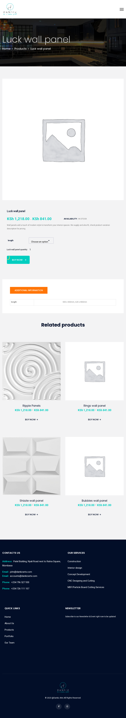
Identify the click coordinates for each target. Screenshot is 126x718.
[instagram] (67, 706)
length (10, 240)
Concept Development (79, 574)
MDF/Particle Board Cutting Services (86, 587)
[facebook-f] (59, 706)
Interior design (75, 567)
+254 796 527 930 (15, 582)
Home (8, 616)
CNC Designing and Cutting (81, 580)
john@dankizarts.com (17, 571)
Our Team (9, 642)
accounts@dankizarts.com (19, 576)
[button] (116, 85)
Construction (74, 561)
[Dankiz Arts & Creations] (10, 9)
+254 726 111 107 (15, 588)
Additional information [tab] (29, 290)
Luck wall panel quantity (17, 250)
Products (9, 629)
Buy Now (17, 259)
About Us (9, 623)
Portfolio (9, 636)
